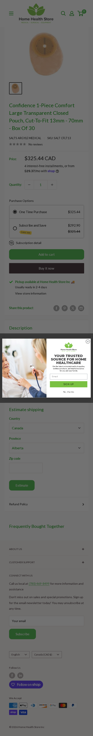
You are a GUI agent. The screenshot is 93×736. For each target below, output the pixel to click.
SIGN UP (68, 384)
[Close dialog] (88, 341)
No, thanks (68, 391)
